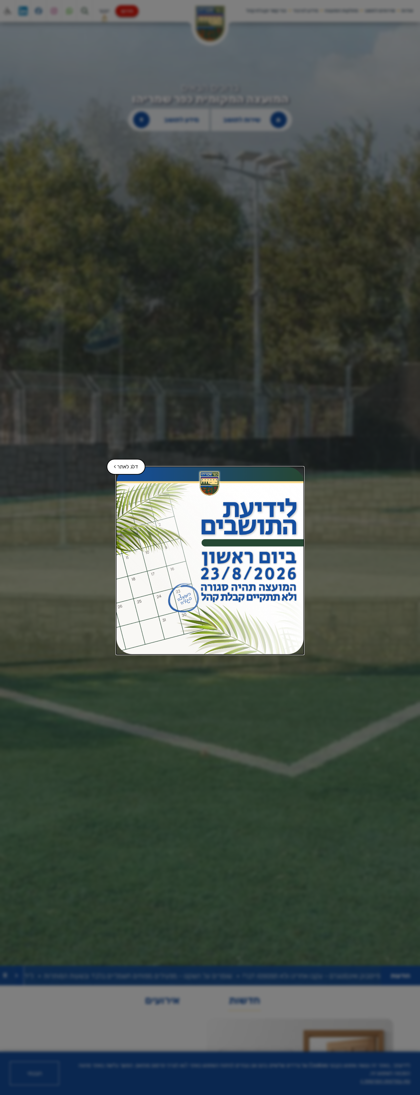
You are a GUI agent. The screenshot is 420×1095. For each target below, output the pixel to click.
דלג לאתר (122, 464)
